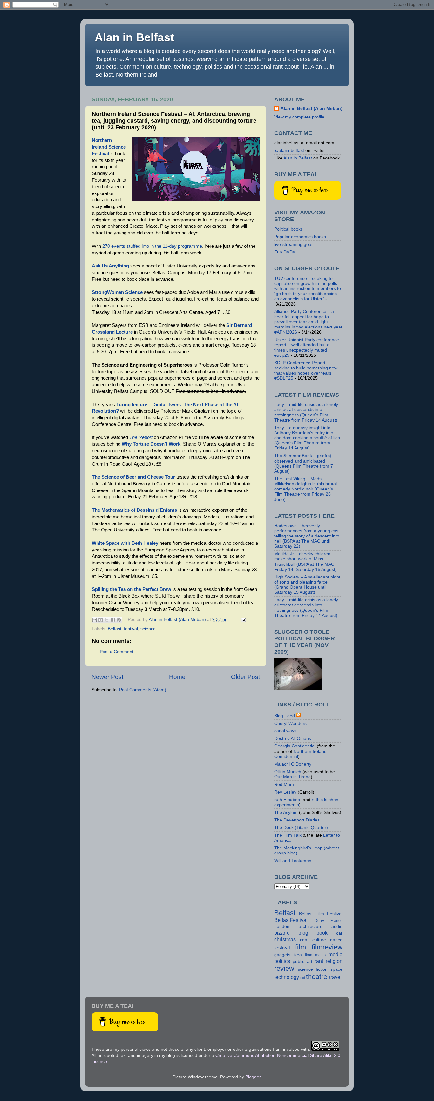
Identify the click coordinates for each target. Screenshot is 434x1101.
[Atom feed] (298, 715)
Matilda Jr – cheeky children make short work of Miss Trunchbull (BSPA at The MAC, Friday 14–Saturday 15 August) (305, 561)
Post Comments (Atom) (142, 689)
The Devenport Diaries (297, 820)
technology (286, 977)
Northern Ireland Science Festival (109, 147)
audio (336, 926)
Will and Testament (293, 860)
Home (177, 676)
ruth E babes (287, 799)
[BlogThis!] (101, 620)
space (336, 969)
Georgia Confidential (294, 746)
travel (335, 977)
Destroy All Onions (292, 738)
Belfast (114, 628)
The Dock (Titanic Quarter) (301, 827)
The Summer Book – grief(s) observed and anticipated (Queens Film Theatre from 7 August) (303, 463)
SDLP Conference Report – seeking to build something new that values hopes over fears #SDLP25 (305, 371)
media (335, 954)
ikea (298, 954)
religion (334, 961)
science (148, 628)
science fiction (313, 969)
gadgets (282, 954)
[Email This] (95, 620)
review (284, 968)
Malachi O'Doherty (292, 764)
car (339, 933)
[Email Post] (243, 619)
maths (320, 955)
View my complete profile (299, 117)
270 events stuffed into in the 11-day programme (152, 246)
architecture (310, 926)
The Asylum (286, 812)
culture (319, 939)
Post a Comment (116, 651)
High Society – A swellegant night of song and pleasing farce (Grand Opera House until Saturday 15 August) (307, 585)
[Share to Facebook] (113, 620)
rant (319, 961)
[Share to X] (107, 620)
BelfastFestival (291, 920)
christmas (285, 939)
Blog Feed (284, 715)
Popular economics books (300, 236)
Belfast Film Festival (320, 913)
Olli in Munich (287, 771)
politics (282, 961)
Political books (288, 229)
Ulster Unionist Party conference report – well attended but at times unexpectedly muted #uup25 (306, 347)
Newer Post (107, 676)
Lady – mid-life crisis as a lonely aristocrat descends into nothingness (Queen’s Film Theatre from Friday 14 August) (306, 412)
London (281, 926)
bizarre (282, 933)
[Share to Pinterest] (119, 620)
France (336, 920)
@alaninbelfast (289, 150)
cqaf (304, 939)
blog (303, 933)
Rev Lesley (285, 792)
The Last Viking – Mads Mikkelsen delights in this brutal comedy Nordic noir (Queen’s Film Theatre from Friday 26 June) (305, 489)
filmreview (327, 947)
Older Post (245, 676)
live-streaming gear (293, 244)
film (300, 947)
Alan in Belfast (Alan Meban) (311, 108)
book (322, 933)
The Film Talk (288, 835)
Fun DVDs (284, 252)
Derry (319, 920)
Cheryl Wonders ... (293, 723)
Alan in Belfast (134, 37)
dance (336, 939)
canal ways (285, 730)
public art (302, 961)
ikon (308, 955)
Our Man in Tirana (292, 776)
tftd (302, 978)
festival (131, 628)
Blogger (253, 1077)
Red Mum (284, 784)
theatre (316, 977)
